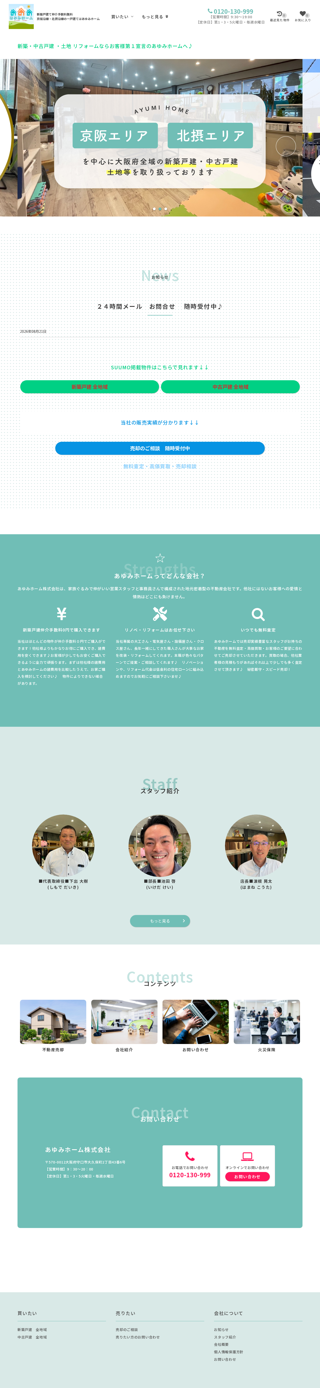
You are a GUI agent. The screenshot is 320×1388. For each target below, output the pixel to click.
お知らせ (221, 1329)
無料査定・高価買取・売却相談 (160, 466)
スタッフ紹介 (225, 1337)
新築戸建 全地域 (32, 1329)
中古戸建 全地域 (32, 1337)
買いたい (119, 17)
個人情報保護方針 (229, 1351)
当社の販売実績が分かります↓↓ (160, 422)
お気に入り (303, 18)
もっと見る (152, 17)
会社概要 (221, 1344)
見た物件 (280, 18)
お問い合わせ (247, 1177)
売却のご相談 (127, 1329)
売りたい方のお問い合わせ (138, 1337)
